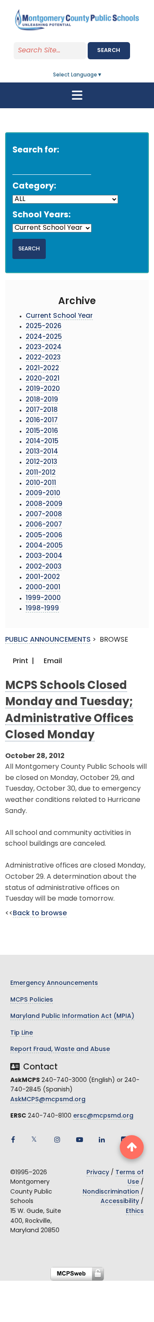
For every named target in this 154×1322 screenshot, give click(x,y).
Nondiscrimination (111, 1192)
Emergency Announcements (54, 983)
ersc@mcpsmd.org (103, 1116)
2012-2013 (41, 462)
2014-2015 (42, 442)
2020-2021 (42, 379)
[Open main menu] (77, 95)
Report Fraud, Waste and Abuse (60, 1049)
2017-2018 (42, 410)
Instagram (57, 1139)
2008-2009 (44, 504)
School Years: (41, 215)
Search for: (35, 150)
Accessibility (120, 1201)
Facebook (13, 1139)
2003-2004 (44, 556)
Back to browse (40, 913)
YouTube (79, 1139)
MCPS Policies (31, 1000)
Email (52, 661)
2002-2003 (44, 567)
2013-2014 (42, 452)
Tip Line (21, 1033)
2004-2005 (44, 546)
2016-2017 (42, 420)
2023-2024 (44, 347)
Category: (34, 187)
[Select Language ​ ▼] (102, 75)
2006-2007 (44, 525)
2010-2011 (41, 483)
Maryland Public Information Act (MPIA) (72, 1016)
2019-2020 (43, 389)
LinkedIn (102, 1139)
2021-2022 (42, 369)
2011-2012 (41, 473)
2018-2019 (42, 400)
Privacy (97, 1173)
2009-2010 (43, 493)
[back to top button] (132, 1147)
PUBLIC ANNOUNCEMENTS (48, 640)
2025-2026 (44, 326)
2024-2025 (44, 337)
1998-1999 (42, 609)
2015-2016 (42, 431)
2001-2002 (43, 577)
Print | (22, 661)
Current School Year (59, 316)
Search (108, 50)
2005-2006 (44, 536)
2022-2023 (43, 358)
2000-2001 (43, 588)
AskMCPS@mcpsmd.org (48, 1100)
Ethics (135, 1211)
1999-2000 (43, 598)
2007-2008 (44, 515)
